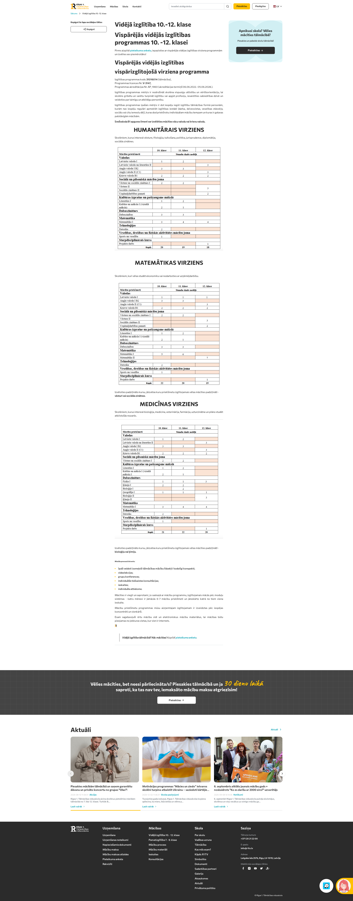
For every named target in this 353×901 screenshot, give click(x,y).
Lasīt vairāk (76, 806)
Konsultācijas (156, 859)
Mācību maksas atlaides (116, 854)
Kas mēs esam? (203, 849)
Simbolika (200, 859)
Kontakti (137, 6)
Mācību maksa (111, 849)
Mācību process (157, 844)
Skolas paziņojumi (170, 794)
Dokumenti (201, 863)
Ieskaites (153, 854)
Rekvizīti (107, 863)
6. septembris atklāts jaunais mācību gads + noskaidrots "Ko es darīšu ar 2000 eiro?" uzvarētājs (246, 788)
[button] (71, 774)
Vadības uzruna (203, 839)
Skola (125, 6)
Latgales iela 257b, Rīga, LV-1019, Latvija (260, 858)
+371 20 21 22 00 (249, 838)
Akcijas (93, 794)
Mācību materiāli (158, 849)
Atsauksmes (201, 878)
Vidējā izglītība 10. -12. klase (164, 835)
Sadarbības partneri (205, 868)
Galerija (199, 873)
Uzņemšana (99, 6)
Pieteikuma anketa (113, 859)
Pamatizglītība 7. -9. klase (163, 839)
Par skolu (200, 835)
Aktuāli (274, 729)
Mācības (114, 6)
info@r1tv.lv (247, 848)
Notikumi (238, 794)
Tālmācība (200, 844)
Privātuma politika (205, 888)
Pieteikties (254, 50)
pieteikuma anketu (140, 50)
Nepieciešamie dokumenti (117, 844)
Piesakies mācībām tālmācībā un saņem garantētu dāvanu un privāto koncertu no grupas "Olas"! (101, 788)
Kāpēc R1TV (201, 854)
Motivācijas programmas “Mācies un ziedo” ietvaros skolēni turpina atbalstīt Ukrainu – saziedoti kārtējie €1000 (174, 788)
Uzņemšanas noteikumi (115, 839)
